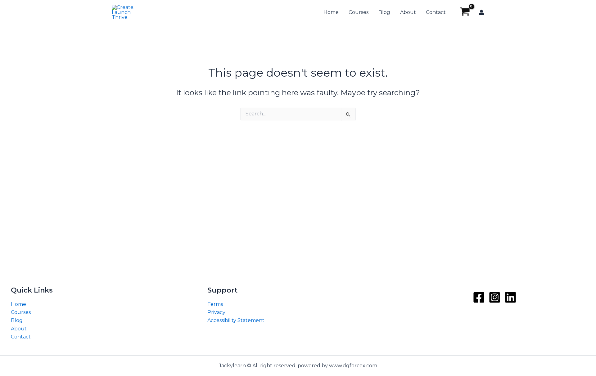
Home (331, 12)
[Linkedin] (510, 297)
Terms (215, 304)
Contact (436, 12)
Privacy (216, 312)
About (408, 12)
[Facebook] (479, 297)
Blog (384, 12)
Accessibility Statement (235, 320)
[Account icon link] (481, 12)
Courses (358, 12)
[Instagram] (495, 297)
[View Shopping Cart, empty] (464, 12)
